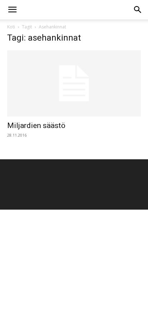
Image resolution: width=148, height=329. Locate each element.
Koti (11, 27)
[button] (12, 9)
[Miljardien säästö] (74, 83)
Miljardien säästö (36, 125)
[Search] (138, 9)
